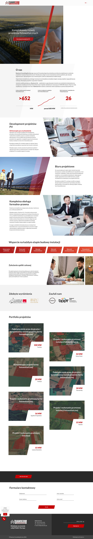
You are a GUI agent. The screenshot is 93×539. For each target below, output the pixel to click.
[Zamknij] (9, 506)
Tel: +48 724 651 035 (40, 522)
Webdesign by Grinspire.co (78, 537)
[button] (4, 519)
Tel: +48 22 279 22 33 (40, 524)
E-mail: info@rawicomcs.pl (41, 525)
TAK (5, 514)
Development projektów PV (23, 39)
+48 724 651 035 (23, 476)
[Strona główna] (12, 2)
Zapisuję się (76, 526)
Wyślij (46, 507)
